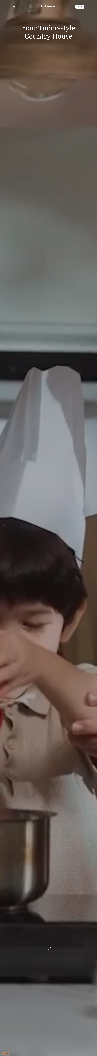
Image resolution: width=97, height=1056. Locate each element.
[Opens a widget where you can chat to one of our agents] (5, 1053)
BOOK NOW (80, 7)
